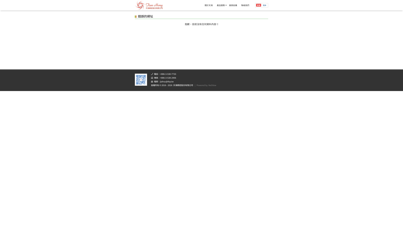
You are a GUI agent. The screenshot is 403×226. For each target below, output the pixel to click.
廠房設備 (233, 5)
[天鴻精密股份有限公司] (155, 5)
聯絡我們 (245, 5)
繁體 (258, 5)
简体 (264, 5)
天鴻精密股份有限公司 (182, 85)
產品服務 (221, 5)
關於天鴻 (209, 5)
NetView (212, 85)
